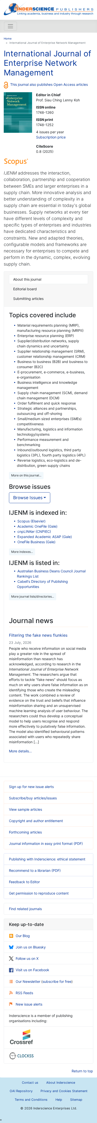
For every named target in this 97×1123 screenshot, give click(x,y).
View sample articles (25, 809)
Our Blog (23, 936)
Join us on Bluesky (31, 947)
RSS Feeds (24, 993)
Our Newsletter (28, 981)
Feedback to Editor (24, 882)
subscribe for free (57, 981)
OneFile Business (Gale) (36, 542)
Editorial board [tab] (25, 289)
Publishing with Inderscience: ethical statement (47, 859)
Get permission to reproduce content (39, 893)
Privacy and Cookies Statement (64, 1091)
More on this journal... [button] (26, 475)
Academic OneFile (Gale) (37, 526)
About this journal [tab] (27, 279)
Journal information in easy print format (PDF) (46, 843)
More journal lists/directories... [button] (32, 596)
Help (58, 1099)
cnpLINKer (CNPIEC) (34, 531)
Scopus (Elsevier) (31, 521)
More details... (20, 751)
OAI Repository (21, 1091)
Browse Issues (28, 497)
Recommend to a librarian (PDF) (35, 870)
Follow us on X (27, 958)
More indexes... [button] (22, 552)
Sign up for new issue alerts (31, 787)
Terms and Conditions (31, 1099)
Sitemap (76, 1099)
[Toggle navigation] (10, 26)
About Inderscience (60, 1082)
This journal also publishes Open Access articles (49, 84)
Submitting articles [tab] (28, 298)
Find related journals (25, 909)
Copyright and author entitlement (36, 821)
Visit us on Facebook (32, 970)
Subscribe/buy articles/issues (33, 798)
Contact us (30, 1082)
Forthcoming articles (25, 832)
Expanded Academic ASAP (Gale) (44, 537)
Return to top (82, 1071)
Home (8, 38)
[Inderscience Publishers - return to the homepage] (48, 8)
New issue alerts (29, 1004)
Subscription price (51, 137)
